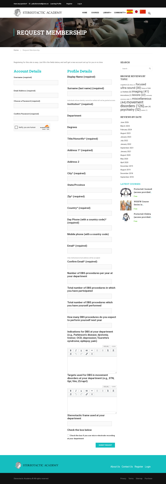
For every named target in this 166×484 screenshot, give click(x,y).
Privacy (123, 478)
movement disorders (132, 104)
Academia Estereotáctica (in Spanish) (130, 11)
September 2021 (127, 148)
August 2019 (125, 170)
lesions (139, 94)
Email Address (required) (24, 91)
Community (119, 13)
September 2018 (127, 177)
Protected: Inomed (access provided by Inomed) (143, 192)
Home (84, 13)
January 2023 (125, 137)
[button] (70, 350)
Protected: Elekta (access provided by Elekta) (142, 217)
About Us (115, 466)
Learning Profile (55, 4)
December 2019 (126, 166)
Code (114, 346)
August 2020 (125, 155)
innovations (125, 95)
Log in (80, 4)
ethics (132, 85)
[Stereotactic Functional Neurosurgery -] (38, 13)
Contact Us (127, 466)
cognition (124, 85)
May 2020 (124, 159)
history (127, 92)
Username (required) (23, 77)
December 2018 (126, 173)
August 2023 (125, 133)
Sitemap (139, 478)
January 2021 (125, 151)
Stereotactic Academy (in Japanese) (136, 11)
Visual (106, 346)
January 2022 (125, 144)
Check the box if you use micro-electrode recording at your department (91, 437)
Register (69, 4)
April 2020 (124, 162)
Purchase (148, 478)
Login (148, 466)
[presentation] (70, 350)
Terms (131, 478)
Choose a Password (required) (27, 101)
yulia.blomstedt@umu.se (39, 4)
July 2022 (124, 140)
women (144, 110)
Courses (95, 13)
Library (106, 13)
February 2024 (126, 130)
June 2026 (124, 122)
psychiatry (130, 109)
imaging (140, 91)
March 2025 (125, 126)
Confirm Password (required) (26, 114)
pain (148, 106)
